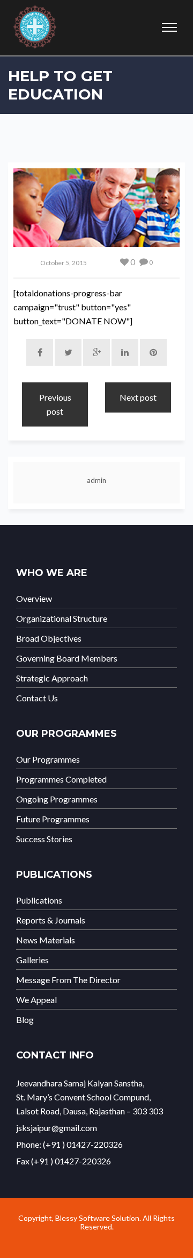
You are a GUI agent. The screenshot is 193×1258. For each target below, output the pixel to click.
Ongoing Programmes (57, 799)
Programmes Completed (61, 779)
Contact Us (37, 698)
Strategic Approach (52, 678)
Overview (34, 598)
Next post (138, 397)
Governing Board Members (66, 658)
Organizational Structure (61, 618)
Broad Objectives (48, 638)
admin (96, 480)
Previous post (55, 404)
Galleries (32, 960)
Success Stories (44, 839)
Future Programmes (53, 819)
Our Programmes (48, 759)
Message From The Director (68, 980)
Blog (25, 1020)
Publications (39, 900)
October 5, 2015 (63, 263)
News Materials (45, 940)
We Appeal (36, 1000)
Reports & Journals (50, 920)
